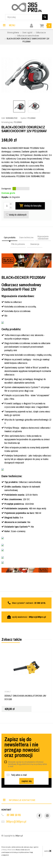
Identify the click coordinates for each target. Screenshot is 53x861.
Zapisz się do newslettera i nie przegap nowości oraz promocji (21, 747)
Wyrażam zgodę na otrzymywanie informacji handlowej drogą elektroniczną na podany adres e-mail (27, 764)
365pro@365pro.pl (37, 617)
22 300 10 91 (14, 815)
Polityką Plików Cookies (9, 850)
